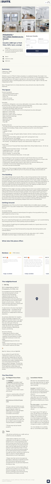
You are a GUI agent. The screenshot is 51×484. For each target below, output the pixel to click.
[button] (37, 299)
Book (37, 51)
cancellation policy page (41, 428)
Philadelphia (7, 35)
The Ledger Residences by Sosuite (13, 38)
